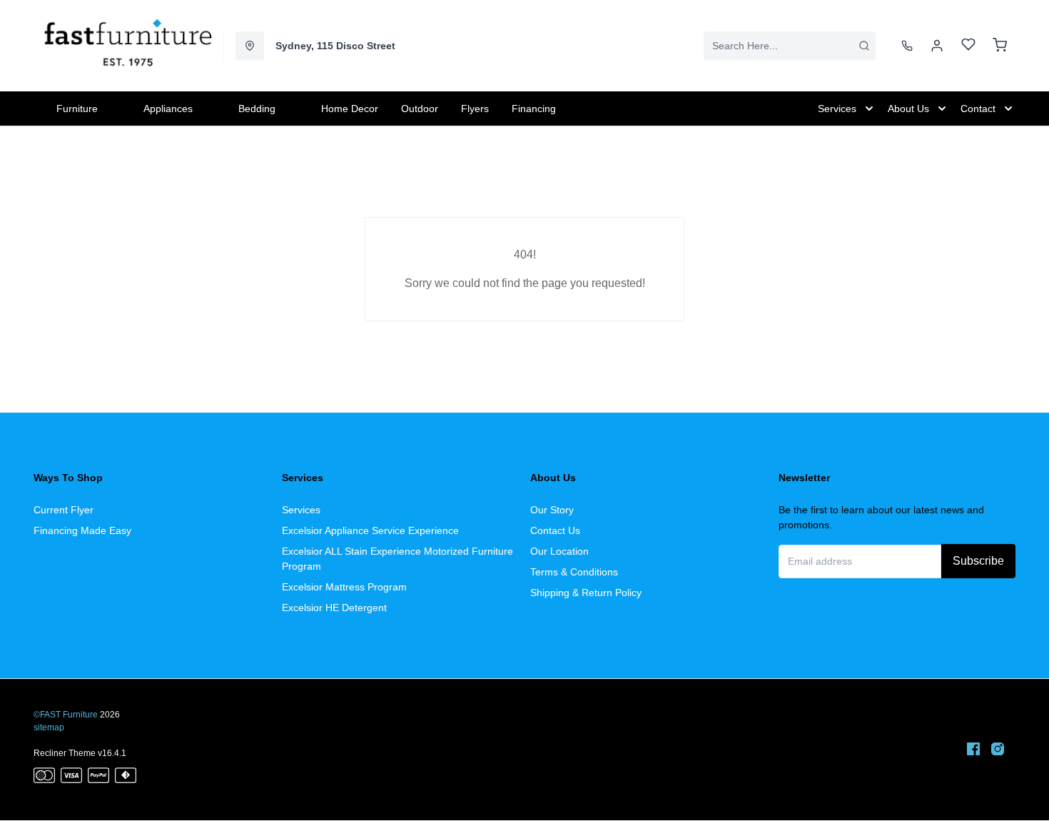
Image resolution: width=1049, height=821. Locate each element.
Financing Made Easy (82, 530)
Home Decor (349, 108)
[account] (937, 46)
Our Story (552, 509)
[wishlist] (968, 46)
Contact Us (555, 530)
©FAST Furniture (66, 715)
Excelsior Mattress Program (344, 587)
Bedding (256, 108)
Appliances (168, 108)
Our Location (559, 551)
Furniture (77, 108)
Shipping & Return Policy (586, 592)
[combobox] (790, 45)
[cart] (1000, 45)
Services (301, 509)
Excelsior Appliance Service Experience (370, 530)
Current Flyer (63, 509)
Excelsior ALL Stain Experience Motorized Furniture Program (397, 558)
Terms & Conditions (574, 572)
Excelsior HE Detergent (334, 607)
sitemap (49, 727)
